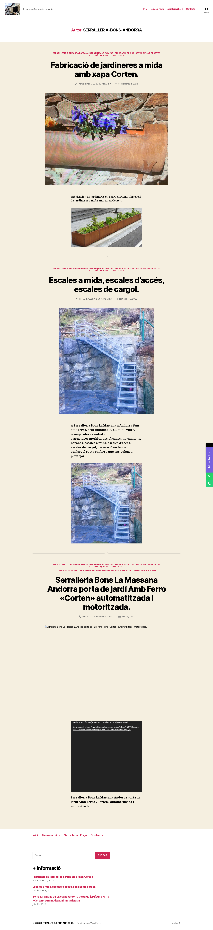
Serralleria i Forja (175, 9)
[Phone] (209, 483)
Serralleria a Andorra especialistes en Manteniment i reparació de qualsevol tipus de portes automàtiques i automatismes (106, 54)
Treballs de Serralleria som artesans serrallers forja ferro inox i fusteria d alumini (106, 570)
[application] (106, 756)
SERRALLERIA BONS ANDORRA (57, 923)
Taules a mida (157, 9)
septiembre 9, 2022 (128, 299)
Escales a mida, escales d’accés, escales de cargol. (106, 284)
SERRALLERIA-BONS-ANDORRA (96, 84)
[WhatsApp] (209, 476)
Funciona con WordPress (89, 923)
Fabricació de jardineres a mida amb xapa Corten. (106, 69)
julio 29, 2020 (128, 616)
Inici (145, 9)
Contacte (190, 9)
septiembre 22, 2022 (128, 84)
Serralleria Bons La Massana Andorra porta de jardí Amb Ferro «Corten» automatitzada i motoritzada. (106, 593)
